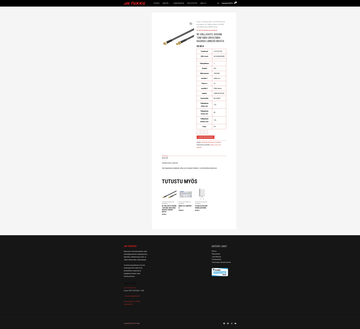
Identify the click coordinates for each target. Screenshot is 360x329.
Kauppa (165, 3)
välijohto (199, 147)
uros (219, 145)
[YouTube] (235, 323)
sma (216, 145)
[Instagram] (231, 323)
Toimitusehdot (216, 259)
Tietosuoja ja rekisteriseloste (221, 262)
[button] (169, 3)
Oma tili (203, 3)
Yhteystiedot (216, 254)
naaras (212, 145)
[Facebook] (224, 323)
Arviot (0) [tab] (165, 158)
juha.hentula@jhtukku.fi (132, 296)
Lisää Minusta (178, 3)
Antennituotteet (207, 22)
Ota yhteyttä (192, 3)
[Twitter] (228, 323)
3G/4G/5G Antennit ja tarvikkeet (207, 30)
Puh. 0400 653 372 (130, 288)
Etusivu (157, 3)
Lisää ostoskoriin (205, 137)
